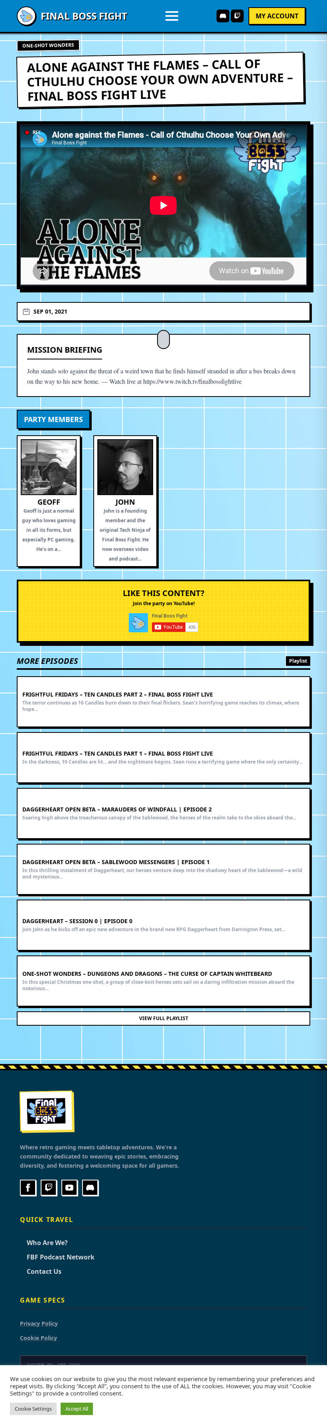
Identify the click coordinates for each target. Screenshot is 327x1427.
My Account (277, 16)
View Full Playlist (163, 1018)
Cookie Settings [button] (33, 1408)
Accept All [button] (76, 1408)
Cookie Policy (38, 1338)
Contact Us (40, 1271)
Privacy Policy (39, 1323)
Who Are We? (44, 1242)
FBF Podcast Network (57, 1257)
